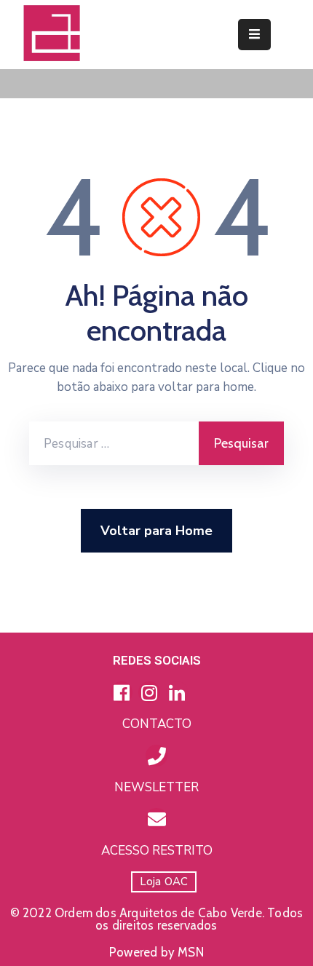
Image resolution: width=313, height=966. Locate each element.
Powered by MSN (156, 952)
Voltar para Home (156, 530)
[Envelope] (156, 819)
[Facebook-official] (121, 692)
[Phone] (156, 756)
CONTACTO (156, 724)
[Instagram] (149, 692)
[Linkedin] (177, 692)
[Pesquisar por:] (114, 443)
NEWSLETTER (156, 787)
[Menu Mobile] (254, 34)
